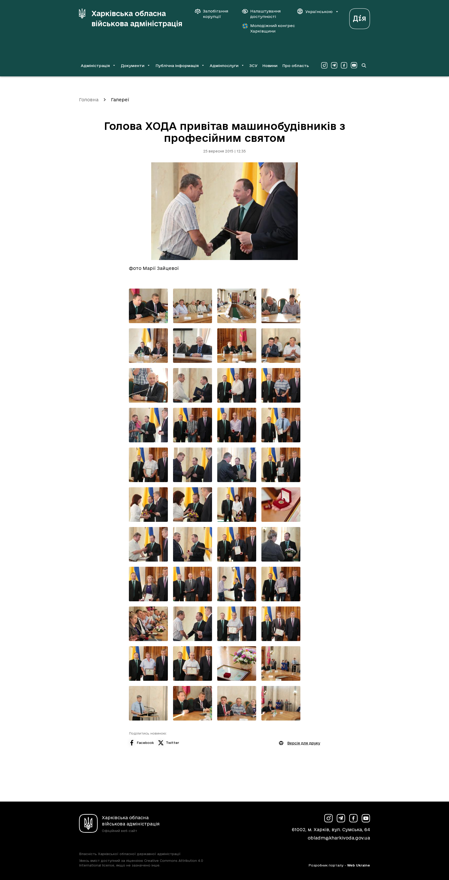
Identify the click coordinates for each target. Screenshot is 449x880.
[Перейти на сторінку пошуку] (364, 65)
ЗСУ (253, 65)
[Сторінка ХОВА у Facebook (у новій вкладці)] (344, 65)
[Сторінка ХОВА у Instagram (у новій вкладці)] (324, 65)
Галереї (120, 99)
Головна (88, 99)
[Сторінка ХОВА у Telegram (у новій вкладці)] (334, 65)
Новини (270, 65)
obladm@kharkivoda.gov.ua (339, 837)
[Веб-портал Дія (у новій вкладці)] (359, 17)
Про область (295, 65)
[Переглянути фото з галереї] (148, 306)
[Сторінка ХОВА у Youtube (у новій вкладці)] (354, 65)
